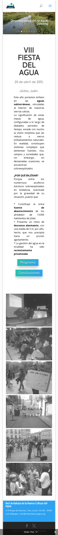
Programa (28, 262)
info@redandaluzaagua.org (32, 513)
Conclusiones (29, 273)
